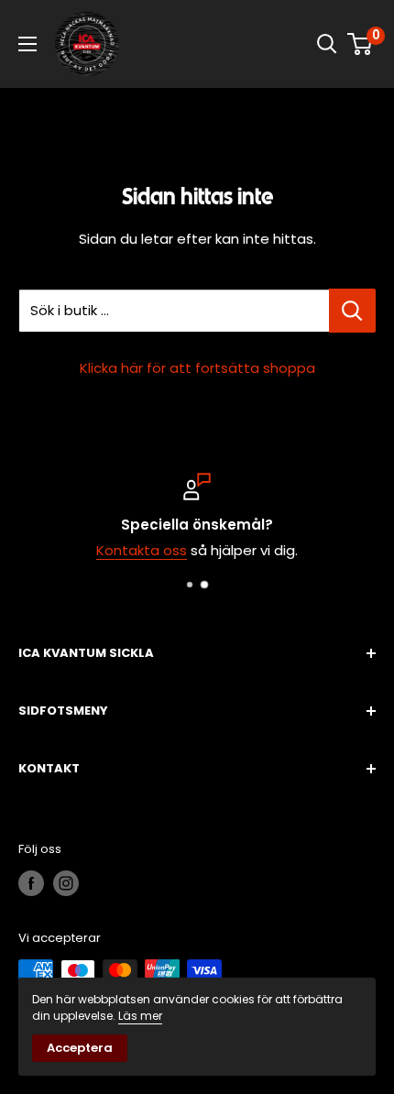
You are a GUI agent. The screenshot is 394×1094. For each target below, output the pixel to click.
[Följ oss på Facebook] (31, 883)
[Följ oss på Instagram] (66, 883)
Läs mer (140, 1015)
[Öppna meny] (27, 44)
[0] (360, 44)
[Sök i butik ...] (352, 311)
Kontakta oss (141, 550)
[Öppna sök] (327, 44)
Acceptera (80, 1047)
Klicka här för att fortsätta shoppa (197, 367)
